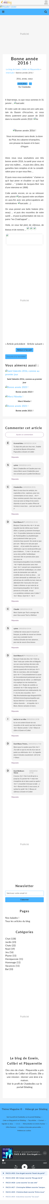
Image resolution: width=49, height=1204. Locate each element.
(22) (10, 945)
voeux (30, 79)
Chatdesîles (30, 1084)
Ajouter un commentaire (24, 435)
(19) (10, 949)
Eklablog (43, 1109)
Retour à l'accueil (24, 350)
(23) (10, 942)
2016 (18, 79)
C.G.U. (18, 1124)
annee (24, 79)
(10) (9, 969)
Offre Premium (11, 1127)
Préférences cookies (24, 1130)
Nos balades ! (12, 918)
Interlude (10, 72)
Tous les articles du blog (17, 921)
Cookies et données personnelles (30, 1127)
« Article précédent (15, 344)
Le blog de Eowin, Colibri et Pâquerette (23, 69)
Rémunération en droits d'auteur (34, 1124)
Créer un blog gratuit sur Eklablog (14, 1120)
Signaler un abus (7, 1124)
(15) (10, 956)
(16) (9, 952)
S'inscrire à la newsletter (16, 357)
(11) (14, 959)
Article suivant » (35, 344)
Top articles (32, 1120)
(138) (10, 939)
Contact (41, 1120)
